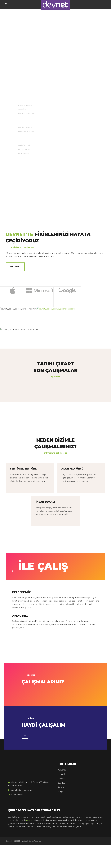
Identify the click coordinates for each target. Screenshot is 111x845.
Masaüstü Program (26, 113)
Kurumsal (62, 770)
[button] (6, 4)
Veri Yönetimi (24, 145)
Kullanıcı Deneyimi (26, 131)
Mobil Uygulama (25, 105)
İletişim (61, 787)
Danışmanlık (23, 153)
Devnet (29, 820)
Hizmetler (62, 774)
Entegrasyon (24, 149)
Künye (60, 792)
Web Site (22, 109)
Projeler (61, 779)
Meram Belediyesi (29, 393)
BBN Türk (81, 393)
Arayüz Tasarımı (25, 127)
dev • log (61, 783)
